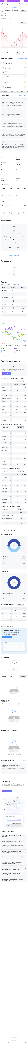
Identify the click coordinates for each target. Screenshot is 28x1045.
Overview (5, 91)
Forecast (21, 91)
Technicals (13, 91)
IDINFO (4, 350)
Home (2, 7)
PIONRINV (18, 353)
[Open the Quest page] (23, 4)
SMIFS (4, 348)
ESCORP (18, 350)
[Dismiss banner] (26, 1)
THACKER (5, 353)
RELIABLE (18, 348)
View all (24, 760)
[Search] (19, 4)
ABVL (4, 355)
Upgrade (7, 637)
